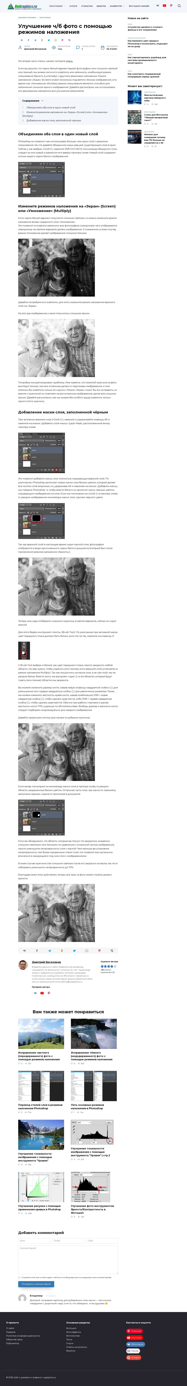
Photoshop (56, 6)
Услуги (73, 6)
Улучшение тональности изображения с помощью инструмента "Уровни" (35, 1157)
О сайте (10, 1328)
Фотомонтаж (73, 1336)
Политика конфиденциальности (23, 1336)
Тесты (69, 1339)
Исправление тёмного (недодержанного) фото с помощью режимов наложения (91, 1056)
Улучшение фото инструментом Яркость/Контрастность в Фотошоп (92, 1209)
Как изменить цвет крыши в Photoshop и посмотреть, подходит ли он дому (148, 44)
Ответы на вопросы (76, 1347)
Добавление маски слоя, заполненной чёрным (54, 120)
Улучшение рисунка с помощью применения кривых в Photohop (39, 1208)
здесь (69, 61)
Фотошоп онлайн (139, 6)
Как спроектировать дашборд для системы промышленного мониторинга (147, 60)
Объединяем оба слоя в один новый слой (51, 107)
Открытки (87, 6)
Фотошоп (71, 1328)
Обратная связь (14, 1339)
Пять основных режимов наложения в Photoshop (87, 1106)
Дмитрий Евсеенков (46, 962)
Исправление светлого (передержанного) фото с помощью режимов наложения (39, 1056)
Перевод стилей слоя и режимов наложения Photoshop (40, 1106)
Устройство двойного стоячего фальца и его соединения (145, 28)
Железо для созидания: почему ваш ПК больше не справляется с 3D (154, 138)
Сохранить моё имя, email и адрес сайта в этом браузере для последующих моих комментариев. (66, 1277)
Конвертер (116, 6)
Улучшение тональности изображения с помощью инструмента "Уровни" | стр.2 (90, 1152)
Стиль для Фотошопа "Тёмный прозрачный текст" (156, 118)
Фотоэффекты (73, 1332)
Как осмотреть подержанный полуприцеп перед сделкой (144, 75)
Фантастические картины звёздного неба (155, 98)
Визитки (101, 6)
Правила (10, 1332)
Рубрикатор (12, 1343)
